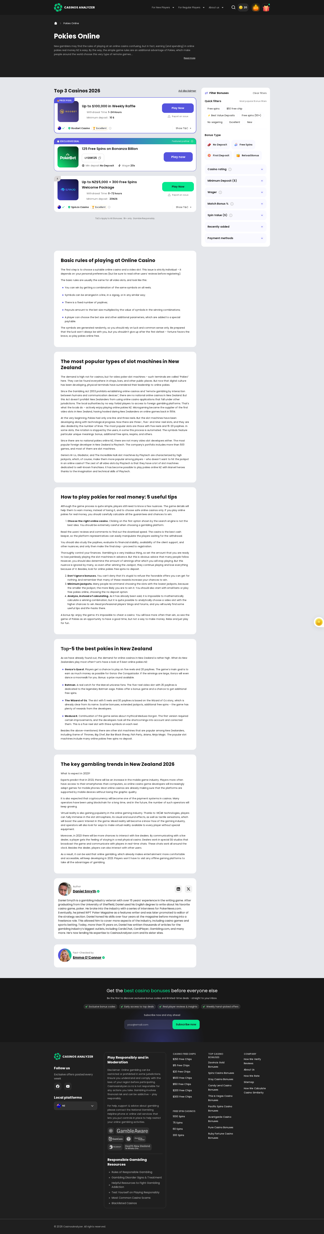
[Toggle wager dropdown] (262, 192)
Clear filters (260, 93)
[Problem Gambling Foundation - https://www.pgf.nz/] (115, 1147)
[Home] (55, 23)
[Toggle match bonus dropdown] (262, 203)
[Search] (233, 7)
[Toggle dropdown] (262, 169)
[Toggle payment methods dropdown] (262, 238)
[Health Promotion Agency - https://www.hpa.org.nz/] (138, 1147)
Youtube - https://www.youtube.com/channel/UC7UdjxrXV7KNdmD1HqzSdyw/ (68, 1086)
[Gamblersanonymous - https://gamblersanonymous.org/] (128, 1139)
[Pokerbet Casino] (125, 154)
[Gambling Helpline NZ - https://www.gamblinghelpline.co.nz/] (139, 1139)
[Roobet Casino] (125, 115)
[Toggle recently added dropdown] (262, 226)
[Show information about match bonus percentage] (232, 204)
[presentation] (162, 1024)
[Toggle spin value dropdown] (262, 215)
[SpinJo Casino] (125, 194)
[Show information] (230, 169)
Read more (189, 58)
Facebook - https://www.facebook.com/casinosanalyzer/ (57, 1086)
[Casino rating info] (110, 128)
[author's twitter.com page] (188, 889)
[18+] (110, 1130)
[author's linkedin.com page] (178, 889)
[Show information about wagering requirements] (220, 192)
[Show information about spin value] (231, 215)
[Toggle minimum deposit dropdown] (262, 180)
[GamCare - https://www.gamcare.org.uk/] (115, 1139)
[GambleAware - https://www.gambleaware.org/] (132, 1130)
